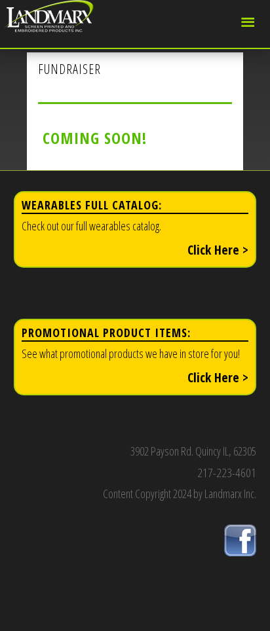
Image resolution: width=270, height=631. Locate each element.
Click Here (217, 250)
